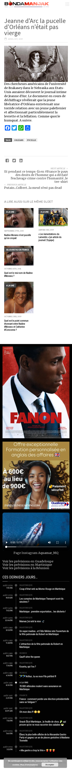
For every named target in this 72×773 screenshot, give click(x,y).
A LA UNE (10, 212)
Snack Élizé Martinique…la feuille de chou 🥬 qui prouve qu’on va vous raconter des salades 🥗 (42, 723)
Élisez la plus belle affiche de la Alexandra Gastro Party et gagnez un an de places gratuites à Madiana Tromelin (44, 737)
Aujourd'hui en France (17, 249)
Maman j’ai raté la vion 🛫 (32, 621)
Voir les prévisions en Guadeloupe (28, 561)
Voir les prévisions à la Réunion (26, 568)
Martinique (25, 585)
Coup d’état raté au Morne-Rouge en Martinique (42, 588)
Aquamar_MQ (48, 553)
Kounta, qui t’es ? (27, 666)
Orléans (18, 140)
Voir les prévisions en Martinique (27, 565)
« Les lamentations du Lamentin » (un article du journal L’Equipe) (50, 237)
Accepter (49, 764)
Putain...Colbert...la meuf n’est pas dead (33, 188)
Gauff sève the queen (29, 656)
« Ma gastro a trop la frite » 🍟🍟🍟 (37, 750)
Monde (23, 653)
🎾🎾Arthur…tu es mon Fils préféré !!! (37, 676)
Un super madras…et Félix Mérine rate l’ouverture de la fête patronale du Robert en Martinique (44, 633)
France (23, 695)
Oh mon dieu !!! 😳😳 (29, 711)
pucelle (31, 140)
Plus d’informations (29, 764)
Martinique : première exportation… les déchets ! (42, 611)
